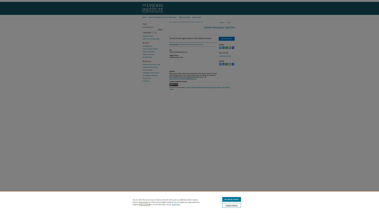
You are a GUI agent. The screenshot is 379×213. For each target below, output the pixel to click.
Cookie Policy (176, 205)
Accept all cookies (231, 199)
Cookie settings (144, 205)
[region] (189, 202)
